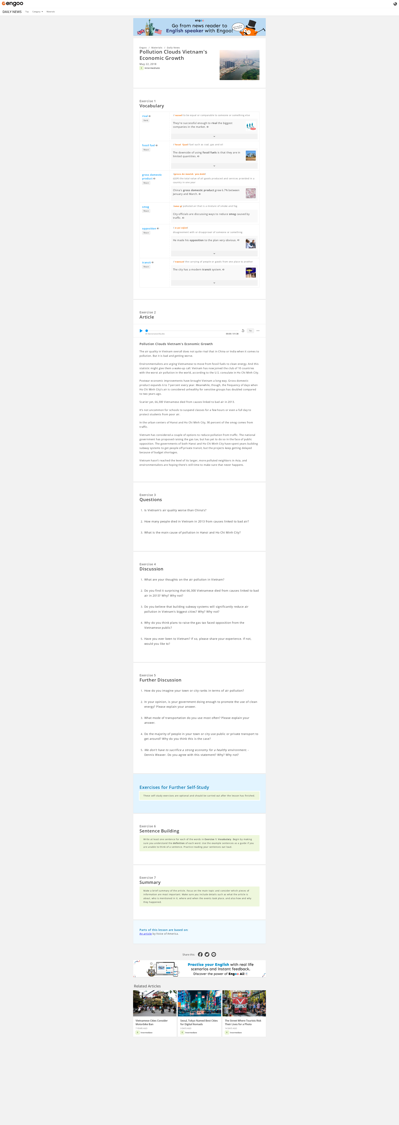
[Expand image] (240, 65)
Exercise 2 (147, 312)
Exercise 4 (147, 564)
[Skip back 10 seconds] (243, 331)
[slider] (146, 330)
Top (27, 11)
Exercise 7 (147, 877)
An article (145, 933)
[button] (214, 136)
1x (250, 330)
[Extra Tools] (258, 331)
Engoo (143, 47)
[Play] (141, 331)
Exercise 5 (147, 675)
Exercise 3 (147, 495)
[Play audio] (150, 116)
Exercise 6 (147, 826)
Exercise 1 (147, 101)
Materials (51, 11)
